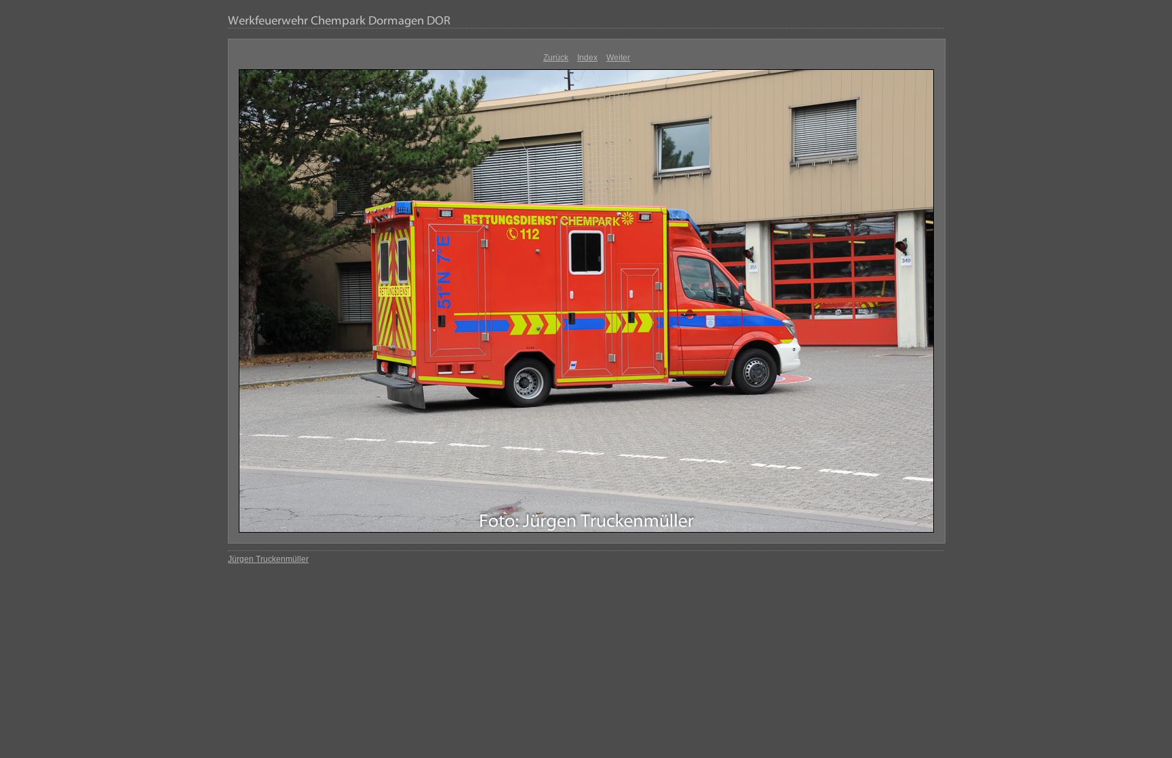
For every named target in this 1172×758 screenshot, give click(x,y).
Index (587, 57)
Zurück (555, 57)
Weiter (618, 57)
